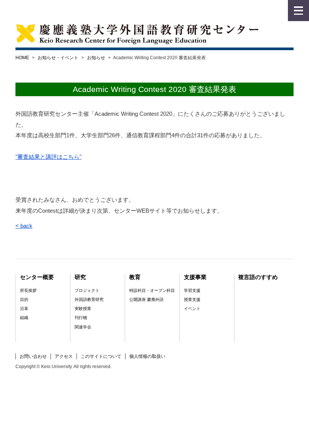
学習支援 (192, 290)
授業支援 (192, 299)
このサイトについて (101, 356)
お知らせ (96, 57)
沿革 (24, 308)
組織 (24, 317)
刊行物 (81, 317)
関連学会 (83, 327)
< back (23, 225)
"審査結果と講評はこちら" (48, 156)
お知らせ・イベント (58, 57)
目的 (24, 299)
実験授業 (83, 308)
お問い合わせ (33, 356)
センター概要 (37, 277)
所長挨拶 (28, 290)
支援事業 (195, 277)
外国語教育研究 (89, 299)
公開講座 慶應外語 (146, 299)
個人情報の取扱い (147, 356)
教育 (135, 277)
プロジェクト (87, 290)
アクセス (64, 356)
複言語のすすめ (258, 277)
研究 (80, 277)
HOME (22, 57)
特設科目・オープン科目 (152, 290)
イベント (192, 308)
